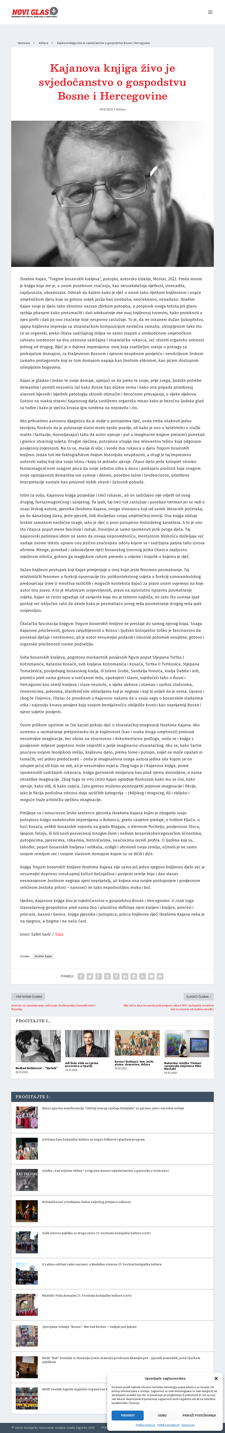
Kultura (120, 109)
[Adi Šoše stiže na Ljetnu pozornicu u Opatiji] (87, 1043)
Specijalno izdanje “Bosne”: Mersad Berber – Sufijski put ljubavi (89, 1327)
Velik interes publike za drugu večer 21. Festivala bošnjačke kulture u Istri (96, 1233)
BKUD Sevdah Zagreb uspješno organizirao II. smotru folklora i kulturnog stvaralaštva (105, 1389)
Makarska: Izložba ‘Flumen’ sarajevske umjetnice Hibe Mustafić (183, 1065)
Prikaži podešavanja (199, 1415)
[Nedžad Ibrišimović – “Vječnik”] (38, 1046)
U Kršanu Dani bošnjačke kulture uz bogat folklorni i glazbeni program (93, 1139)
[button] (216, 1378)
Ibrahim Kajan (43, 956)
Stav (59, 934)
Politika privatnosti (168, 1425)
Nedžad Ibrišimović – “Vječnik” (37, 1068)
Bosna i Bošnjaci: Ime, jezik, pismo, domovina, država (134, 1063)
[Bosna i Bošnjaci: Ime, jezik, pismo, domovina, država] (137, 1043)
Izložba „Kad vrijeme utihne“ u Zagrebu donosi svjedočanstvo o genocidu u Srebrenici (105, 1171)
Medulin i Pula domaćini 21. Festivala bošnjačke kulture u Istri (87, 1296)
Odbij (162, 1415)
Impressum (188, 1425)
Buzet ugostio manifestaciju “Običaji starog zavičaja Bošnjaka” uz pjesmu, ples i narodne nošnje (113, 1108)
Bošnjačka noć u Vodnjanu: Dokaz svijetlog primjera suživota (86, 1202)
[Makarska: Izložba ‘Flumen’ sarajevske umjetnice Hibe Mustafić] (186, 1043)
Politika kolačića (145, 1425)
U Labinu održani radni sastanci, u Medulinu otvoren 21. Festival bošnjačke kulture (102, 1264)
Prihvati (127, 1415)
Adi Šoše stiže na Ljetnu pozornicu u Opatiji (81, 1064)
